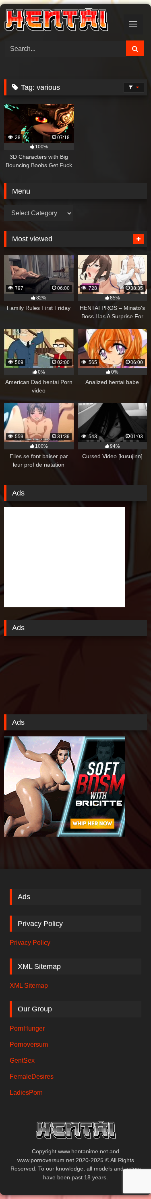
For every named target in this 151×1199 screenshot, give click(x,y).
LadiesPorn (26, 1092)
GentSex (22, 1060)
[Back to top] (126, 1175)
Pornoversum (29, 1044)
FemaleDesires (32, 1076)
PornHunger (27, 1028)
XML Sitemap (29, 985)
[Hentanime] (62, 21)
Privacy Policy (30, 942)
